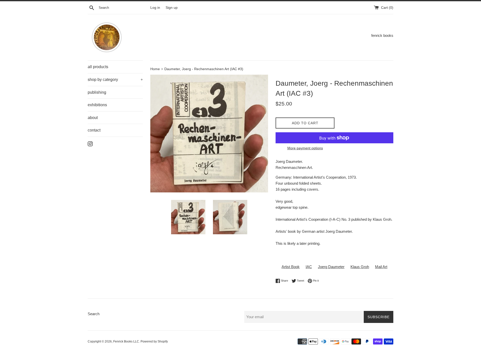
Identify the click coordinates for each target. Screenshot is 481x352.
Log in (155, 8)
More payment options (305, 148)
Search (93, 314)
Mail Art (381, 267)
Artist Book (291, 267)
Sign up (172, 8)
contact (94, 130)
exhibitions (97, 105)
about (93, 117)
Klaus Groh (359, 267)
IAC (309, 267)
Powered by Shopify (154, 341)
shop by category (115, 79)
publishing (97, 92)
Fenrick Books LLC (126, 341)
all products (98, 67)
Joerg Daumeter (331, 267)
